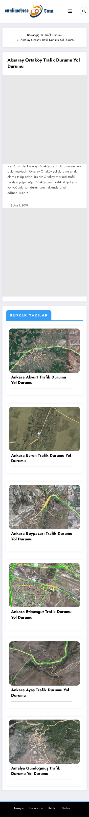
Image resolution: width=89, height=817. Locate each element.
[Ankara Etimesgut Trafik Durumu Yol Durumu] (44, 585)
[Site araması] (84, 11)
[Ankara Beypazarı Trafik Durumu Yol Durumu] (44, 506)
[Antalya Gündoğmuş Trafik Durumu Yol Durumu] (44, 741)
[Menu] (70, 11)
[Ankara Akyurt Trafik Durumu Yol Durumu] (44, 350)
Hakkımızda (36, 808)
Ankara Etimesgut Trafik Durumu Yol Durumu (41, 614)
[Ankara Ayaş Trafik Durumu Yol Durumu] (44, 663)
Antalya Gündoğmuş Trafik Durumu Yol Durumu (35, 771)
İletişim (52, 808)
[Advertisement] (44, 119)
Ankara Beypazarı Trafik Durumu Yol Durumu (41, 536)
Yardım (66, 808)
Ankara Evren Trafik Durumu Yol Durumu (41, 458)
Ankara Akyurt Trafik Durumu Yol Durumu (38, 380)
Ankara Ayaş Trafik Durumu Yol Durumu (40, 692)
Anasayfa (18, 808)
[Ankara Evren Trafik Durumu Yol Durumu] (44, 428)
